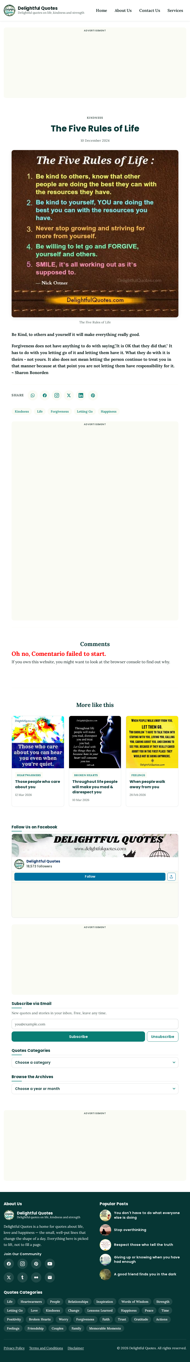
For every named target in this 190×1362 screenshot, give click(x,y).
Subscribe (78, 1036)
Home (101, 10)
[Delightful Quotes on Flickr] (36, 1277)
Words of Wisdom (134, 1302)
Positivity (14, 1319)
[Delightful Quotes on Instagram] (57, 395)
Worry (63, 1319)
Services (175, 10)
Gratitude (141, 1319)
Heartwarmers (31, 1302)
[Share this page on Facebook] (171, 877)
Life (40, 411)
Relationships (78, 1302)
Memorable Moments (105, 1328)
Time (165, 1310)
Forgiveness (60, 411)
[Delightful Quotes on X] (9, 1277)
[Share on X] (69, 395)
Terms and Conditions (46, 1348)
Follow (90, 876)
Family (76, 1328)
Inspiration (104, 1302)
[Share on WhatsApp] (33, 395)
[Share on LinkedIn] (81, 395)
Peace (149, 1310)
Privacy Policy (14, 1348)
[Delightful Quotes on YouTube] (50, 1264)
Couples (57, 1328)
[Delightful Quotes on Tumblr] (22, 1277)
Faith (106, 1319)
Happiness (109, 411)
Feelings (13, 1328)
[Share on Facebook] (45, 395)
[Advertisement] (95, 65)
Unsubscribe (162, 1036)
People (55, 1302)
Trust (122, 1319)
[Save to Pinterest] (93, 395)
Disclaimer (76, 1348)
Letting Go (85, 411)
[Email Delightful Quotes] (50, 1277)
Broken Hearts (40, 1319)
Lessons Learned (100, 1310)
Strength (162, 1302)
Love (34, 1310)
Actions (162, 1319)
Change (73, 1310)
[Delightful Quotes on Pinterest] (36, 1264)
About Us (123, 10)
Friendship (36, 1328)
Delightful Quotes (43, 861)
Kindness (95, 117)
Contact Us (149, 10)
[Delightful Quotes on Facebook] (9, 1264)
